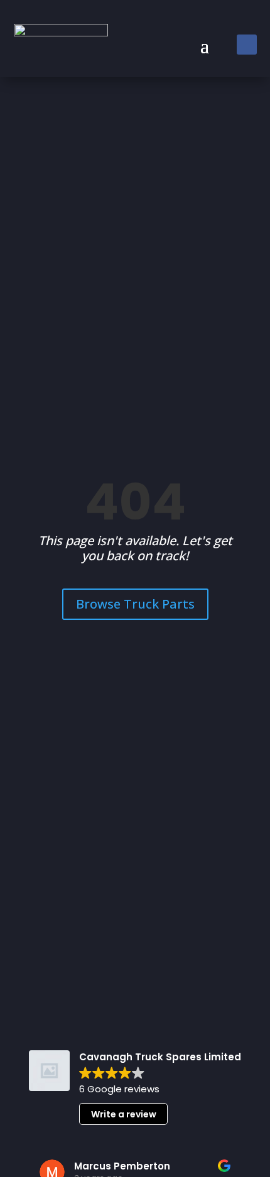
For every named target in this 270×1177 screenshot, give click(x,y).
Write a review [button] (123, 1114)
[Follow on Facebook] (247, 45)
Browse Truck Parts (135, 603)
